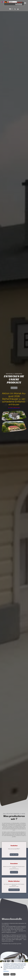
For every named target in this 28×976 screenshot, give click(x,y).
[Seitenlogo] (14, 3)
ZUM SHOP (14, 387)
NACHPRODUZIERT (14, 889)
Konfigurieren (6, 971)
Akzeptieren (6, 974)
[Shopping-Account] (18, 9)
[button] (2, 1)
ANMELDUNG (14, 872)
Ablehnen (13, 974)
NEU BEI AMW (14, 854)
